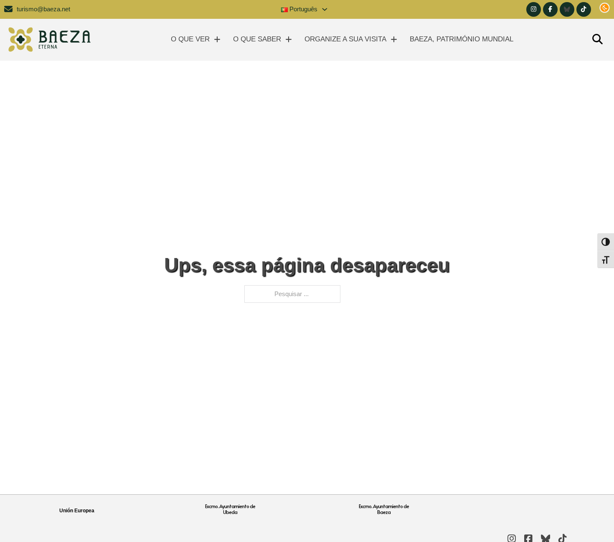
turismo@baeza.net (43, 9)
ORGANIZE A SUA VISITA (345, 39)
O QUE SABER (257, 39)
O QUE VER (190, 39)
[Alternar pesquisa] (597, 39)
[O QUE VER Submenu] (217, 39)
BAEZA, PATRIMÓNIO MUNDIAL (461, 39)
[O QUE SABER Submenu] (288, 39)
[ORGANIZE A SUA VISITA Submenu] (394, 39)
